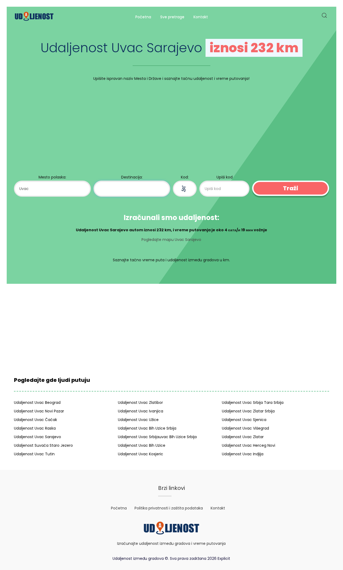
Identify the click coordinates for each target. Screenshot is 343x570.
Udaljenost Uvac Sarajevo (37, 436)
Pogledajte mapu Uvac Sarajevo (171, 239)
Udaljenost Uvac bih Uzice (141, 445)
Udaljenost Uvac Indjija (242, 454)
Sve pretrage (172, 17)
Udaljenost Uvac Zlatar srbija (248, 411)
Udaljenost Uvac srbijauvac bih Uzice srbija (157, 436)
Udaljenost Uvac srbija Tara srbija (253, 402)
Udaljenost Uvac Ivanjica (140, 411)
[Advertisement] (171, 129)
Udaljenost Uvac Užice (138, 419)
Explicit (224, 558)
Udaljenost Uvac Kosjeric (140, 454)
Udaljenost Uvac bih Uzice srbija (147, 428)
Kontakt (200, 17)
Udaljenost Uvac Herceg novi (248, 445)
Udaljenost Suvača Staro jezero (43, 445)
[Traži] (324, 17)
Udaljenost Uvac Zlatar (243, 436)
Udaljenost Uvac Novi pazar (39, 411)
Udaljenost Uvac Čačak (35, 419)
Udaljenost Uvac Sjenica (244, 419)
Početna (143, 17)
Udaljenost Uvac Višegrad (245, 428)
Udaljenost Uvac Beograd (37, 402)
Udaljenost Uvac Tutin (34, 454)
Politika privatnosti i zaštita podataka (169, 508)
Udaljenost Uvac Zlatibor (140, 402)
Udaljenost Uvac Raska (35, 428)
